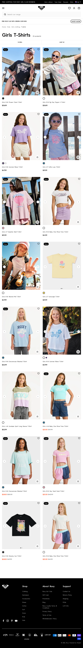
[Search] (4, 14)
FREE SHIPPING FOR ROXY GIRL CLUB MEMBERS (18, 2)
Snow (24, 613)
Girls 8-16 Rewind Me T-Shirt (11, 296)
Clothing (25, 591)
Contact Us (66, 591)
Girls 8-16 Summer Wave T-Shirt (12, 167)
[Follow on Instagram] (7, 620)
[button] (3, 8)
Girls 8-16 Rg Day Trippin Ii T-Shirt (54, 102)
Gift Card (45, 595)
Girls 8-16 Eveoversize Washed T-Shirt (14, 361)
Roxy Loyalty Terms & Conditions (50, 607)
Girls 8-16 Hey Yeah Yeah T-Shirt (53, 491)
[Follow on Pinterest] (12, 620)
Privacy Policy (47, 611)
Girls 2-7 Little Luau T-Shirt (51, 167)
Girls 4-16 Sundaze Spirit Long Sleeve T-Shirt (17, 426)
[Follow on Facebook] (3, 620)
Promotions (46, 598)
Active (24, 606)
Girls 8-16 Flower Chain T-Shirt (12, 102)
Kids (23, 617)
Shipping (65, 598)
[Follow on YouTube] (16, 620)
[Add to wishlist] (38, 49)
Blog (44, 602)
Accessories (26, 598)
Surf (23, 609)
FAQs (64, 602)
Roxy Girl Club (47, 591)
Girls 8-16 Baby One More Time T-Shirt (55, 232)
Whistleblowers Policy (50, 618)
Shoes (24, 602)
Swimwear (25, 595)
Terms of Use (47, 615)
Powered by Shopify (75, 643)
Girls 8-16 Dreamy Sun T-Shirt (11, 556)
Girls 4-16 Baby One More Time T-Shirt (55, 426)
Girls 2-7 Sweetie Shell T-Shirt (11, 232)
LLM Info (66, 606)
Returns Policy (67, 595)
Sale (23, 620)
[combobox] (43, 14)
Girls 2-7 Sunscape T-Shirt (51, 296)
